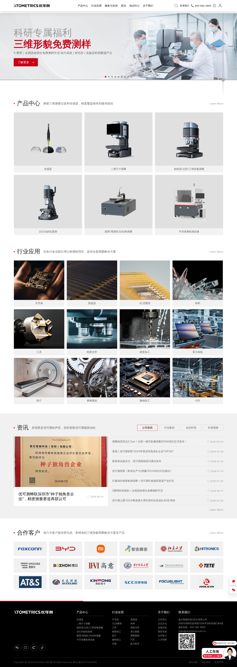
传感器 (80, 619)
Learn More (216, 103)
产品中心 (83, 5)
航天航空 (134, 643)
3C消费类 (117, 623)
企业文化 (162, 623)
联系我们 (184, 612)
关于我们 (148, 5)
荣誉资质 (162, 631)
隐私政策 (206, 662)
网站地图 (193, 662)
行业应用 (96, 5)
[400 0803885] (233, 581)
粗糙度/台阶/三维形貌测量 (90, 627)
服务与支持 (111, 5)
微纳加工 (116, 639)
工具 (114, 627)
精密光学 (134, 627)
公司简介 (162, 619)
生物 (114, 643)
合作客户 (162, 635)
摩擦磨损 (134, 635)
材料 (132, 623)
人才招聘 (162, 639)
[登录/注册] (220, 5)
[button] (105, 77)
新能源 (133, 619)
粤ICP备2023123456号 (85, 662)
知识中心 (134, 5)
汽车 (132, 639)
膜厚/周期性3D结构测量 (89, 635)
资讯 (123, 5)
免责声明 (218, 662)
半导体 (115, 619)
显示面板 (134, 631)
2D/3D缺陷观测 (84, 631)
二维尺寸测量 (83, 623)
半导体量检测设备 (86, 639)
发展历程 (162, 627)
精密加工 (116, 631)
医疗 (114, 635)
